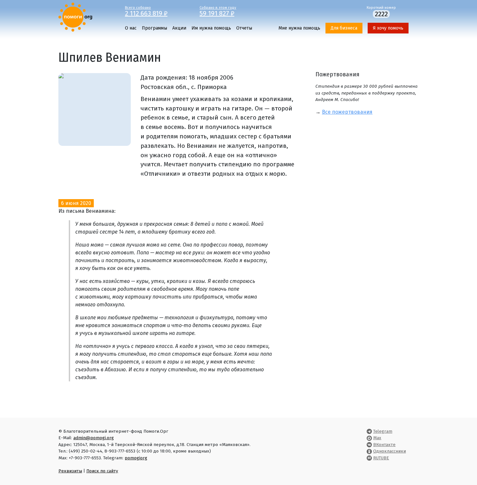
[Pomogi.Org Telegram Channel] (369, 431)
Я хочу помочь (388, 28)
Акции (179, 28)
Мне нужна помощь (299, 28)
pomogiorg (136, 458)
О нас (131, 28)
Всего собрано (146, 11)
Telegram (382, 431)
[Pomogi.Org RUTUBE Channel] (369, 458)
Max (377, 437)
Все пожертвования (347, 112)
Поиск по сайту (102, 471)
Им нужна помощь (211, 28)
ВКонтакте (384, 444)
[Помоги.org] (75, 17)
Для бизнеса (344, 28)
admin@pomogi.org (93, 437)
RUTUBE (381, 458)
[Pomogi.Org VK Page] (369, 444)
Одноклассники (389, 451)
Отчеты (244, 28)
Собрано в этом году (218, 11)
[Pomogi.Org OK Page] (369, 451)
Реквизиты (70, 471)
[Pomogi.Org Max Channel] (369, 437)
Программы (154, 28)
